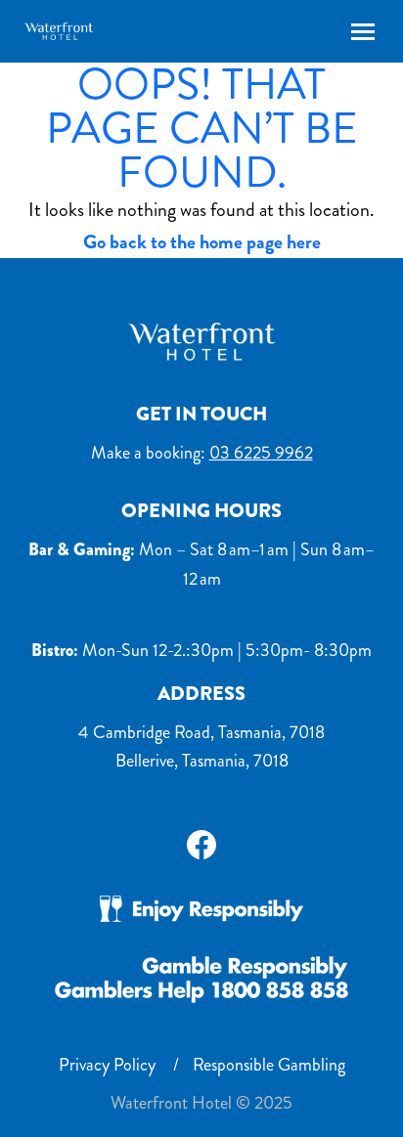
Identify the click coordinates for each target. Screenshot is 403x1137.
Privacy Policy (107, 1064)
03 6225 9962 (261, 452)
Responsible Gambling (269, 1064)
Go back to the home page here (202, 242)
